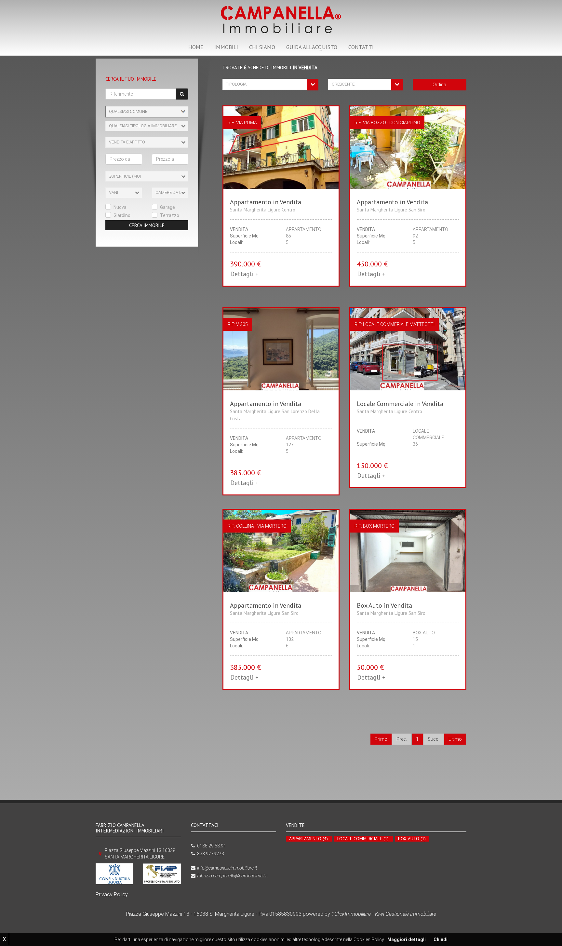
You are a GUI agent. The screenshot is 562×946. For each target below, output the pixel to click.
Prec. (401, 739)
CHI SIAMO (262, 47)
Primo (381, 739)
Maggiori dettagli (406, 939)
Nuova (120, 207)
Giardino (122, 215)
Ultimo (455, 739)
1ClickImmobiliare (351, 914)
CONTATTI (361, 47)
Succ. (433, 739)
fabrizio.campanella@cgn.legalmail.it (232, 875)
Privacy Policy (112, 894)
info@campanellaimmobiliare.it (227, 868)
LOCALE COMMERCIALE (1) (363, 839)
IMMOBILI (226, 47)
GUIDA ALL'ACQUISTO (311, 47)
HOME (195, 47)
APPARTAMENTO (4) (308, 839)
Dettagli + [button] (244, 274)
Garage (167, 207)
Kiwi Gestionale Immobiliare (405, 914)
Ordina (439, 84)
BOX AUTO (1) (412, 839)
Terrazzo (169, 215)
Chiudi (441, 939)
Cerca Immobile (147, 225)
